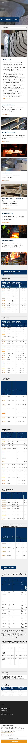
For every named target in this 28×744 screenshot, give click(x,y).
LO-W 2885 (3, 417)
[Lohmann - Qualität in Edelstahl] (20, 2)
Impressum (3, 721)
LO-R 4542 (3, 477)
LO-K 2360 (3, 334)
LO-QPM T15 (4, 511)
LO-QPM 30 (4, 508)
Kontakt (3, 719)
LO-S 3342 (3, 300)
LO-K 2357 (3, 331)
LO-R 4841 (3, 480)
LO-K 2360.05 (4, 336)
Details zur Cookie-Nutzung (7, 732)
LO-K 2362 (3, 339)
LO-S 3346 (3, 309)
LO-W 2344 (3, 400)
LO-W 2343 (3, 396)
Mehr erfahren (5, 114)
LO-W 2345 (3, 404)
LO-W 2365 (3, 408)
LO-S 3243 (3, 288)
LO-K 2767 (3, 366)
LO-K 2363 (3, 341)
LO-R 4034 (3, 443)
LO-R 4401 (3, 467)
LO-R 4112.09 (4, 448)
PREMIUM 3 (4, 551)
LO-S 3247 (3, 290)
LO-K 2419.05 (4, 346)
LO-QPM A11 (4, 500)
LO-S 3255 (3, 292)
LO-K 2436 (3, 348)
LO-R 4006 (3, 439)
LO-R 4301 (3, 464)
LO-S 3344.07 (4, 307)
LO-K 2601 (3, 357)
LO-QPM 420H (3, 519)
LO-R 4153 (3, 455)
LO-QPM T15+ (4, 502)
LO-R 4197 (3, 461)
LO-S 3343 (3, 303)
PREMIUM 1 (4, 543)
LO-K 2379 (3, 343)
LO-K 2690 (3, 361)
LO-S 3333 (3, 298)
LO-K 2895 (3, 370)
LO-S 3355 (3, 312)
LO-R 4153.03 (4, 458)
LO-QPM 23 (4, 506)
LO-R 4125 (3, 451)
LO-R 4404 (3, 470)
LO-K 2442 (3, 351)
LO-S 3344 (3, 305)
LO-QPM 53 (4, 504)
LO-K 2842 (3, 368)
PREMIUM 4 (4, 555)
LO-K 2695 (3, 363)
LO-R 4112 (3, 445)
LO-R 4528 (3, 473)
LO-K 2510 (3, 353)
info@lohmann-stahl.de (8, 714)
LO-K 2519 (3, 355)
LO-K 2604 (3, 359)
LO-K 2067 (3, 329)
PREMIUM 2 (4, 547)
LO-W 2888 (3, 421)
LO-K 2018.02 (4, 327)
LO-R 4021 (3, 441)
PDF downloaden (7, 99)
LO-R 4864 (3, 483)
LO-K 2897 (3, 372)
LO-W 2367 (3, 413)
